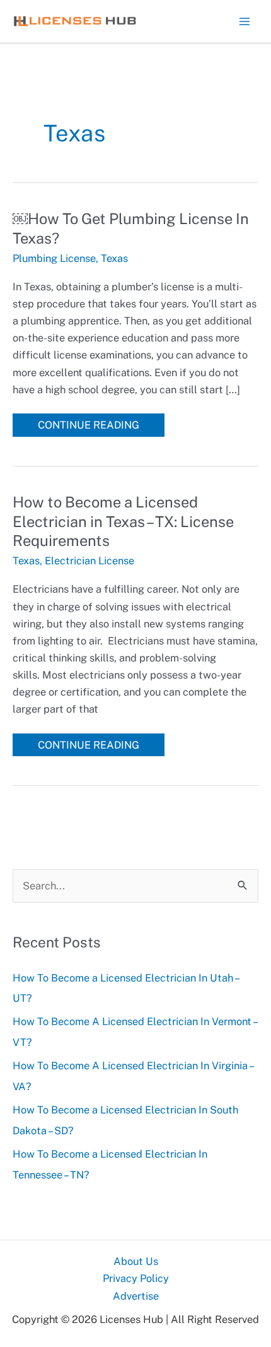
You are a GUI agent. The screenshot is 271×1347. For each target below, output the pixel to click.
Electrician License (89, 560)
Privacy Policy (136, 1278)
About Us (135, 1261)
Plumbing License (54, 258)
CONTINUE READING (88, 427)
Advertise (136, 1296)
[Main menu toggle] (244, 21)
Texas (114, 258)
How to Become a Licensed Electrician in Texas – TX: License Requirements (123, 521)
